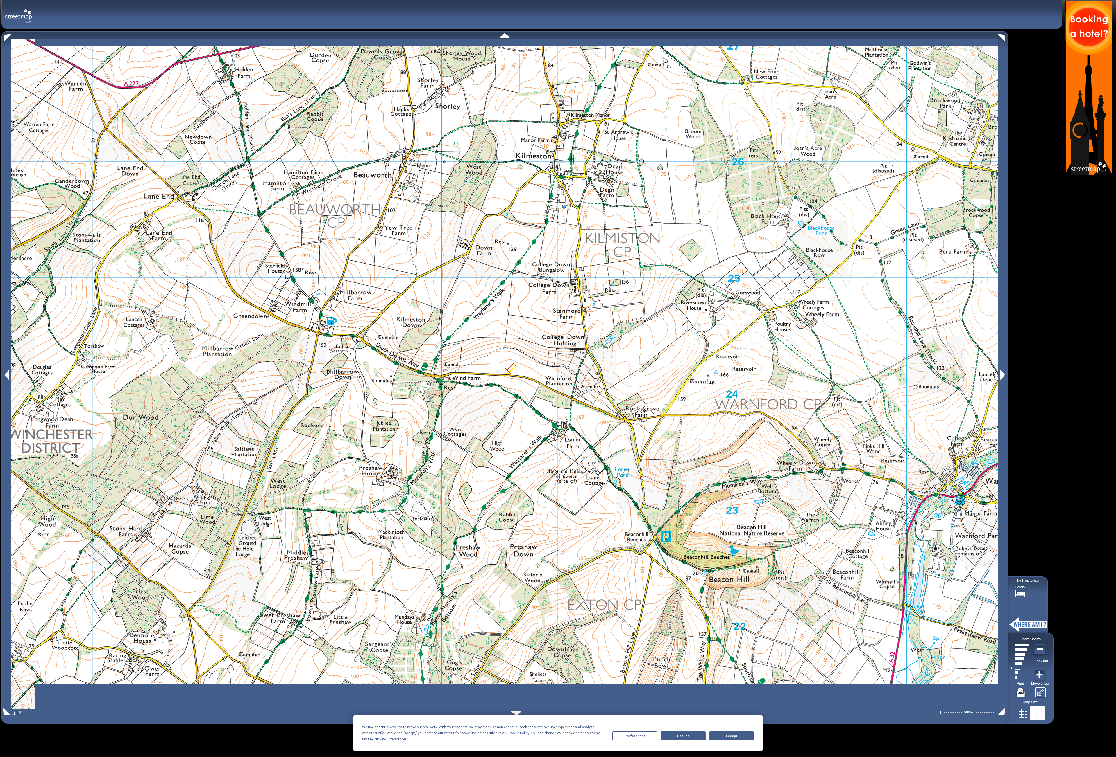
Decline (683, 736)
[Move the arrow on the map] (1040, 690)
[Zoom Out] (1040, 649)
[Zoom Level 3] (1020, 668)
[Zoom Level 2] (1020, 672)
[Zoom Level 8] (1020, 645)
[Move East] (1003, 375)
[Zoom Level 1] (1020, 677)
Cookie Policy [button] (518, 733)
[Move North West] (6, 36)
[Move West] (6, 375)
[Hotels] (1020, 593)
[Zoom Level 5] (1020, 658)
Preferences (634, 736)
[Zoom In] (1040, 675)
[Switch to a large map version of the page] (1032, 712)
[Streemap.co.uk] (18, 13)
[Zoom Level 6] (1020, 654)
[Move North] (505, 35)
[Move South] (516, 713)
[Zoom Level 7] (1020, 649)
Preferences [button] (398, 739)
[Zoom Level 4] (1020, 663)
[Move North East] (1003, 36)
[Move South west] (5, 711)
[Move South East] (1003, 711)
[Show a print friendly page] (1020, 690)
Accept (731, 736)
